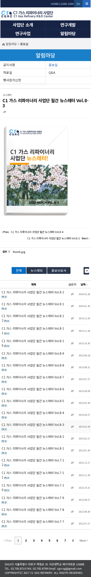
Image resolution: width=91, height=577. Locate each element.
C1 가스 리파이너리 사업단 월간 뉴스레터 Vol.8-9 (33, 353)
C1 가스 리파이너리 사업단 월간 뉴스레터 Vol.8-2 (33, 436)
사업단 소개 (23, 25)
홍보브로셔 (58, 270)
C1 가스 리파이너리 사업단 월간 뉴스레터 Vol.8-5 (33, 401)
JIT (4, 111)
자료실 (7, 72)
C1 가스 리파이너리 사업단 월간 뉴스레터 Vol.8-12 (33, 318)
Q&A (52, 72)
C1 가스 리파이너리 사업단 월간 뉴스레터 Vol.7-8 (33, 509)
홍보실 (53, 65)
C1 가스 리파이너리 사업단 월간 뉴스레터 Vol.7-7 (33, 521)
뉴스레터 (37, 270)
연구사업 (22, 33)
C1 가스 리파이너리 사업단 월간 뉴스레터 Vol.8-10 (33, 343)
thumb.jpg (19, 252)
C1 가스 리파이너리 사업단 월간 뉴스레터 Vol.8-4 (33, 413)
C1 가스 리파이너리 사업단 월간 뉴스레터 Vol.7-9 (33, 498)
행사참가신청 (12, 80)
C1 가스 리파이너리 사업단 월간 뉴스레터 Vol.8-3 (45, 103)
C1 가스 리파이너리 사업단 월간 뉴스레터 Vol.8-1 (33, 448)
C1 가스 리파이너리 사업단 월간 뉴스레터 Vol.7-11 (33, 475)
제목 (33, 284)
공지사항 (9, 65)
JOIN (71, 4)
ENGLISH (78, 4)
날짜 (83, 284)
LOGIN (63, 4)
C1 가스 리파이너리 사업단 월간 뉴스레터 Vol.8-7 (33, 377)
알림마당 (68, 33)
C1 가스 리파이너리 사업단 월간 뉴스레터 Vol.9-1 (33, 304)
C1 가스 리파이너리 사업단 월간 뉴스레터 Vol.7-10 (33, 487)
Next (83, 540)
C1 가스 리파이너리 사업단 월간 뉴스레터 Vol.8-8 (33, 365)
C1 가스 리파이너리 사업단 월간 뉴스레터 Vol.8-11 (33, 330)
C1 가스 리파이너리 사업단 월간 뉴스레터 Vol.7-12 (33, 462)
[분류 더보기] (87, 271)
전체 (19, 270)
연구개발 (68, 25)
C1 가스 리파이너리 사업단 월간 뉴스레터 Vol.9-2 (33, 292)
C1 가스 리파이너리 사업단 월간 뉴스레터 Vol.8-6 (33, 389)
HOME (55, 4)
